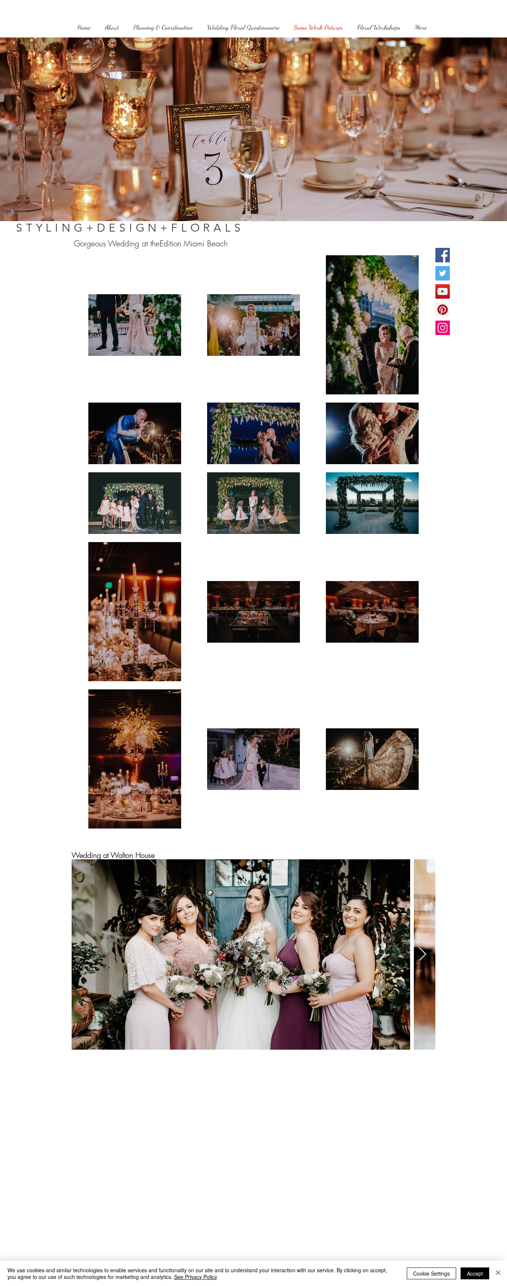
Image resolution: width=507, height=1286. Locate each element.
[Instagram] (442, 328)
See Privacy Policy (195, 1276)
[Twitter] (442, 273)
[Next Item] (422, 954)
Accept (475, 1273)
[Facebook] (442, 255)
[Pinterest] (442, 309)
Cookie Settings (431, 1273)
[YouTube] (442, 291)
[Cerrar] (498, 1273)
